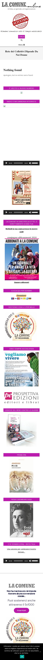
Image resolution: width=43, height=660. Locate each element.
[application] (21, 163)
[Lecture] (6, 163)
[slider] (35, 163)
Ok (22, 656)
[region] (21, 612)
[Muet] (30, 163)
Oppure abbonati (21, 282)
